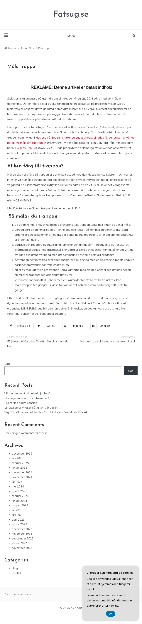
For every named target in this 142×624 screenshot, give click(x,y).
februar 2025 (20, 463)
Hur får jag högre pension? (21, 403)
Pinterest (78, 326)
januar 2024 (19, 500)
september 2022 (22, 538)
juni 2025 (17, 458)
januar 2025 (19, 467)
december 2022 (22, 529)
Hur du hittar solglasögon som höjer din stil (107, 341)
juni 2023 (17, 515)
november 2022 (22, 533)
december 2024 (22, 472)
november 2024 (22, 477)
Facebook (23, 326)
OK (110, 613)
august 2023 (20, 505)
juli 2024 (17, 482)
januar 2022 (19, 543)
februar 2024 (20, 496)
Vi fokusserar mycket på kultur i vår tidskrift (32, 407)
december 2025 (22, 453)
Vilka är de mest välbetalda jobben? (27, 393)
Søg (7, 364)
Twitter (51, 326)
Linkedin (105, 326)
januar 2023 (19, 524)
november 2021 (22, 548)
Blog (15, 568)
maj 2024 (18, 486)
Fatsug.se (71, 14)
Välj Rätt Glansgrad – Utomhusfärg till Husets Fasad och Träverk (45, 412)
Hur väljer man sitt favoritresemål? (26, 398)
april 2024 (18, 491)
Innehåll (16, 573)
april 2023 (18, 519)
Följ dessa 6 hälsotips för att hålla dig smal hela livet (37, 344)
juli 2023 (17, 510)
